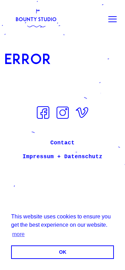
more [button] (18, 234)
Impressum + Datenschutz (62, 157)
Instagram (62, 112)
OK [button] (62, 252)
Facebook (43, 112)
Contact (62, 143)
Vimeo (82, 112)
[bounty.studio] (36, 19)
